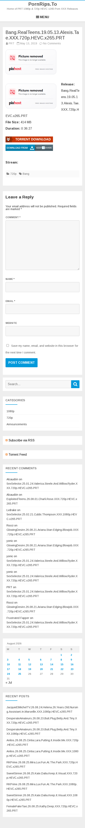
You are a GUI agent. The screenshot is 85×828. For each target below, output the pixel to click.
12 (29, 664)
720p (13, 173)
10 (8, 664)
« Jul (9, 682)
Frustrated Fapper (18, 618)
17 (8, 669)
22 (61, 669)
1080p (10, 411)
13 (41, 664)
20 (41, 669)
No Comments (52, 43)
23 (72, 669)
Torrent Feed (17, 454)
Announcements (17, 424)
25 (19, 673)
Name (10, 279)
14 (51, 664)
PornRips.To (42, 4)
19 (29, 669)
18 (19, 669)
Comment (13, 217)
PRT (11, 43)
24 (8, 673)
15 (61, 664)
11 (19, 664)
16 (72, 664)
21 (51, 669)
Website (11, 323)
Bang (26, 173)
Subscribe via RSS (21, 440)
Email (10, 301)
